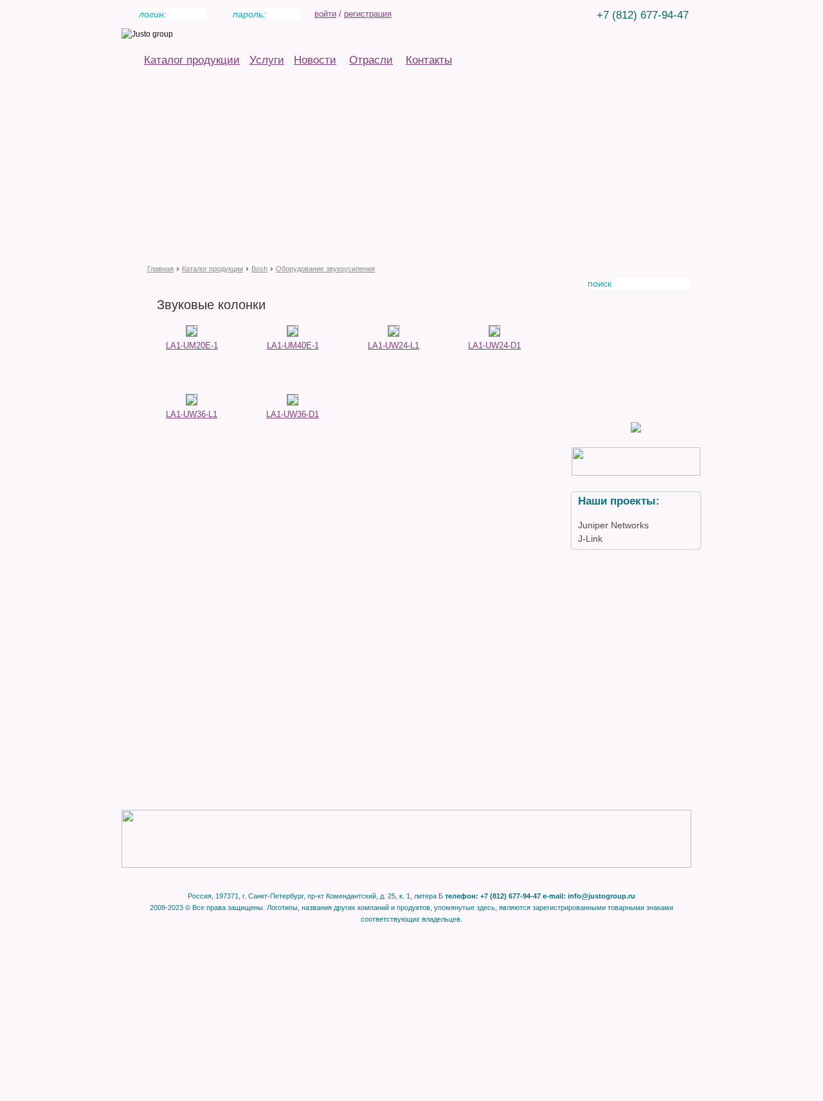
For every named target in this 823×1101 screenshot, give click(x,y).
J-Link (590, 538)
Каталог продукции (192, 60)
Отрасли (371, 60)
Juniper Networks (613, 525)
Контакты (429, 60)
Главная (160, 269)
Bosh (259, 269)
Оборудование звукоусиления (325, 269)
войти (325, 14)
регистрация (368, 14)
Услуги (266, 60)
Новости (315, 60)
